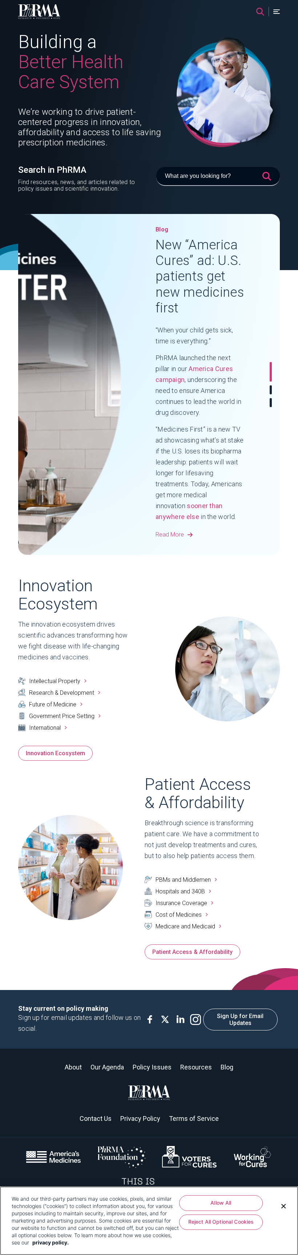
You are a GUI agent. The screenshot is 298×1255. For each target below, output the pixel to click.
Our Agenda (107, 1067)
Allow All (220, 1203)
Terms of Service (194, 1118)
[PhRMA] (39, 11)
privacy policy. (50, 1242)
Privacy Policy (140, 1118)
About (73, 1067)
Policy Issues (152, 1067)
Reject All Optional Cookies (221, 1222)
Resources (196, 1067)
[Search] (260, 12)
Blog (227, 1067)
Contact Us (96, 1118)
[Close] (283, 1205)
